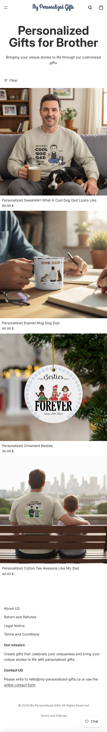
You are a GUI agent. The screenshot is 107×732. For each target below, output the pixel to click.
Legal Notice (14, 626)
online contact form (19, 685)
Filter (13, 80)
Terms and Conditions (21, 634)
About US (12, 608)
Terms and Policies (53, 716)
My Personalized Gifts (45, 705)
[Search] (90, 7)
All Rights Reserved (75, 705)
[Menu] (5, 7)
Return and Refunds (20, 617)
